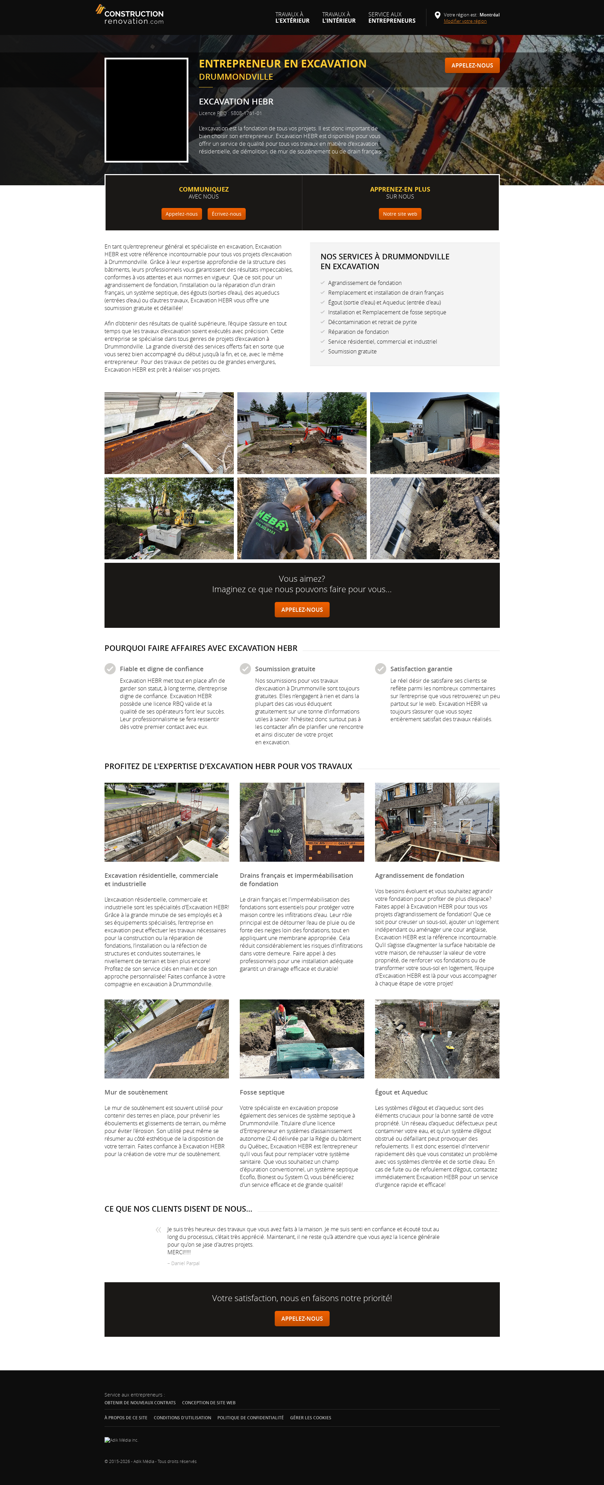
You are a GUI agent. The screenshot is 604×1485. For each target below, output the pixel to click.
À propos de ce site (126, 1418)
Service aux (392, 20)
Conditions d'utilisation (182, 1418)
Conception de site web (209, 1403)
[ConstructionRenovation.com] (130, 14)
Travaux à (292, 20)
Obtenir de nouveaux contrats (140, 1403)
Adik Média (144, 1461)
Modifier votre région (468, 21)
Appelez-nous (472, 65)
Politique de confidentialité (250, 1418)
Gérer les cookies (310, 1418)
